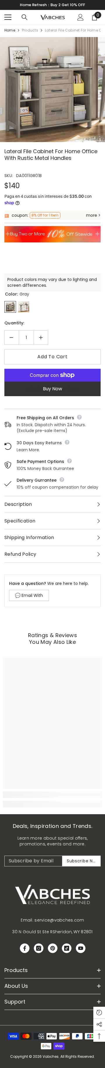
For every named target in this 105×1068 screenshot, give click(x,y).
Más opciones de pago (52, 388)
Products (30, 30)
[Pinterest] (52, 948)
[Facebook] (24, 948)
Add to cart (52, 356)
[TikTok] (66, 948)
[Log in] (80, 17)
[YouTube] (80, 948)
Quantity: (14, 323)
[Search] (24, 17)
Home (9, 30)
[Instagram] (38, 948)
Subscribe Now (83, 861)
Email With (32, 595)
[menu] (7, 17)
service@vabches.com (59, 920)
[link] (52, 794)
